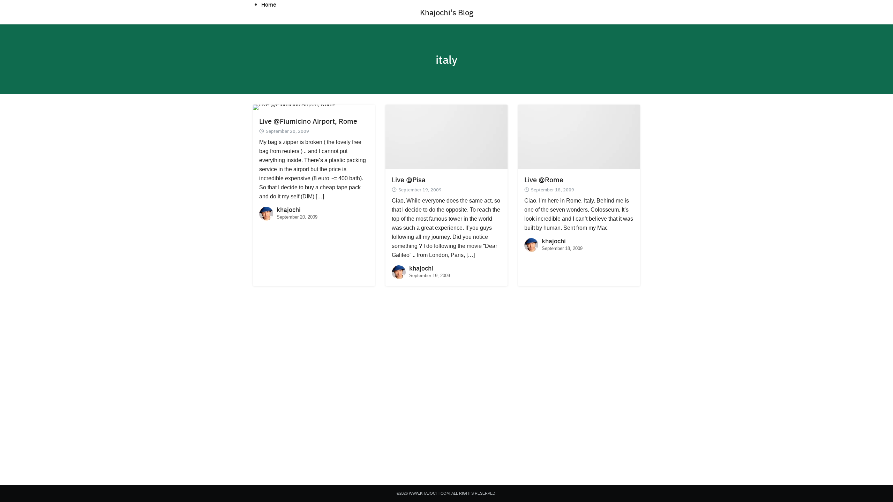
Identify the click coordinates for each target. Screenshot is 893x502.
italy (446, 59)
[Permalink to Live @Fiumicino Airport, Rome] (294, 107)
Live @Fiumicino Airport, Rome (308, 121)
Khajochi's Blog (446, 12)
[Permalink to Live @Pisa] (446, 136)
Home (268, 4)
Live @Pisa (409, 179)
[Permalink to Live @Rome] (579, 136)
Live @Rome (543, 179)
